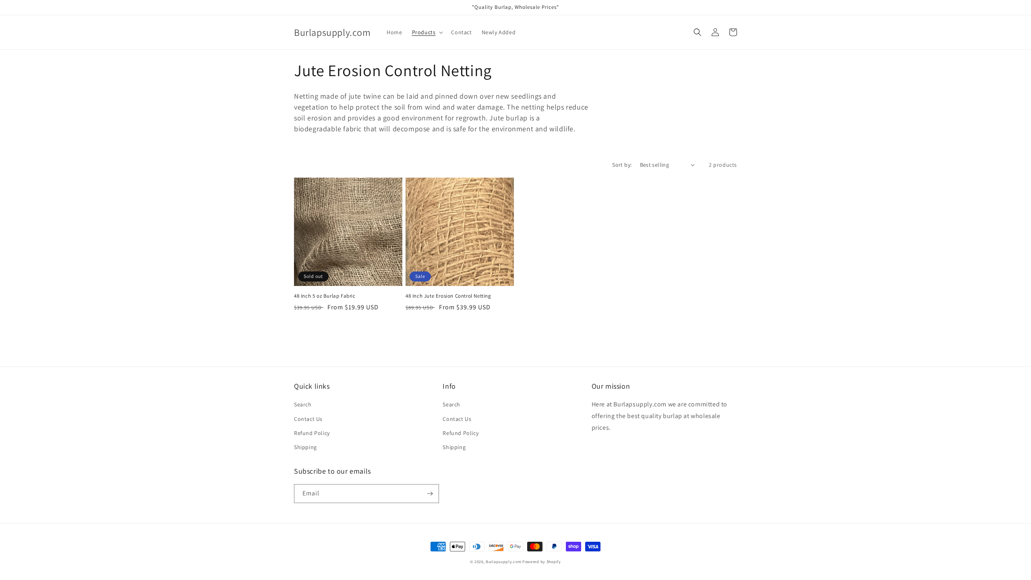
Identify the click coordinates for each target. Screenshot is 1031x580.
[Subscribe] (430, 493)
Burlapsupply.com (503, 561)
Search (303, 404)
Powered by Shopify (541, 561)
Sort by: (621, 164)
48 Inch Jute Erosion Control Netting (448, 296)
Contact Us (308, 419)
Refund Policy (312, 433)
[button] (427, 32)
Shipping (305, 447)
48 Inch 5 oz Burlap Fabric (325, 296)
